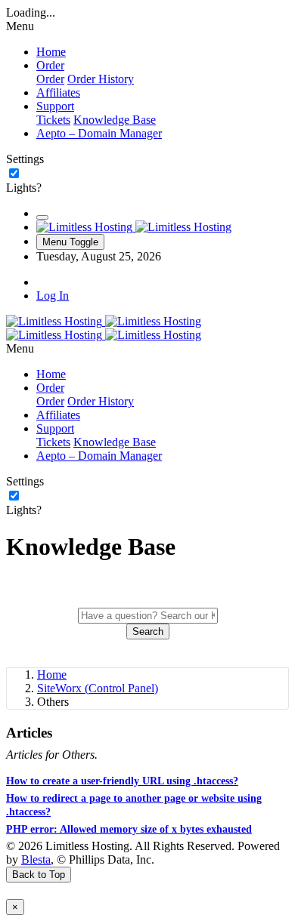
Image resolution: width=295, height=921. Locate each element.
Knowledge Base (114, 119)
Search (147, 631)
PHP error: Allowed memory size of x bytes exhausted (129, 829)
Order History (100, 78)
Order (50, 78)
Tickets (53, 119)
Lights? (24, 187)
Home (52, 674)
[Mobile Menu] (42, 217)
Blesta (36, 859)
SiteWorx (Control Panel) (97, 688)
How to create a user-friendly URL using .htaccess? (122, 781)
